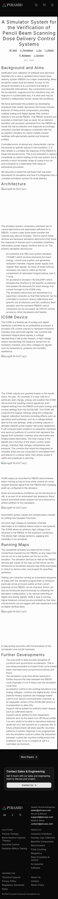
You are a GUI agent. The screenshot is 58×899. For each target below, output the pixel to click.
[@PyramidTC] (20, 815)
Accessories (37, 864)
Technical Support (11, 877)
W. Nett (13, 50)
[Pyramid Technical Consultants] (5, 815)
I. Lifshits (49, 50)
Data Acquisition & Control (40, 858)
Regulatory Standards (13, 885)
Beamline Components (42, 841)
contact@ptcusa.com (42, 823)
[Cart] (44, 5)
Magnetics (36, 853)
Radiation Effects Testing (14, 848)
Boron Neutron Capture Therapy (14, 839)
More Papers (27, 757)
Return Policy (37, 885)
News (5, 889)
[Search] (36, 5)
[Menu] (52, 5)
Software (35, 867)
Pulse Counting (38, 849)
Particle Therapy (10, 833)
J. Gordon (39, 55)
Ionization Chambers (41, 833)
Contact (35, 881)
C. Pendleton (26, 50)
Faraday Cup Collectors (43, 837)
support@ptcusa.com (42, 817)
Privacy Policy (9, 881)
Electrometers (38, 845)
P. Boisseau (25, 55)
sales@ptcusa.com (41, 810)
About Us (35, 877)
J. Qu (39, 50)
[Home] (12, 5)
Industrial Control (10, 844)
